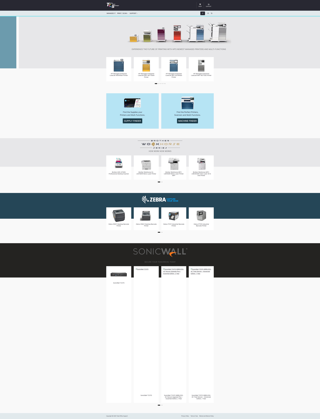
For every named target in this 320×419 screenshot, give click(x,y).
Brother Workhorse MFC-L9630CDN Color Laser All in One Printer (201, 173)
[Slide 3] (161, 84)
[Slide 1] (156, 84)
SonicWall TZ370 (146, 395)
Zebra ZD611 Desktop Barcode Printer (118, 225)
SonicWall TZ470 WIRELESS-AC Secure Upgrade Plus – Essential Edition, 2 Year (173, 397)
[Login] (208, 13)
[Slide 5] (165, 84)
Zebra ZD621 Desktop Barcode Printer (146, 225)
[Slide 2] (159, 84)
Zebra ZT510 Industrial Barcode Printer (201, 225)
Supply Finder (132, 121)
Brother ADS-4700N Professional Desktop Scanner (119, 173)
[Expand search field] (202, 13)
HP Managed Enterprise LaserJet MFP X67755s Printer (201, 74)
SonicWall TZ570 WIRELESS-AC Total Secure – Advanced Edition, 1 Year (201, 397)
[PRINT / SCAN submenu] (127, 13)
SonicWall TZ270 (118, 283)
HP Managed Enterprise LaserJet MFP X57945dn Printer (174, 75)
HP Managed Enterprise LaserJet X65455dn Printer (119, 74)
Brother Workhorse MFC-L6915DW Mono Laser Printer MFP (174, 173)
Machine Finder (187, 121)
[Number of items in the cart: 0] (211, 13)
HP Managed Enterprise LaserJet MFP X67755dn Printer (146, 75)
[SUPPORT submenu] (137, 13)
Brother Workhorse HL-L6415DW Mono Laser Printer (146, 173)
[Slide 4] (163, 84)
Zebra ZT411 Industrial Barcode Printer (173, 225)
